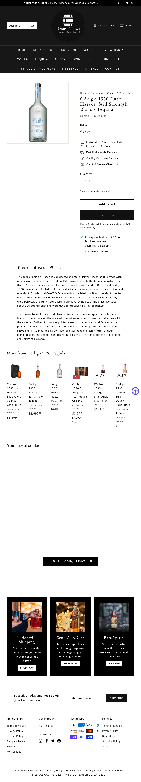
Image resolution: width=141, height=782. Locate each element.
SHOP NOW (27, 667)
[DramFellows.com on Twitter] (53, 741)
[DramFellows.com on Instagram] (40, 741)
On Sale (92, 68)
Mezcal (61, 59)
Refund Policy (15, 736)
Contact (112, 68)
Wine (78, 59)
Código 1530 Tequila (118, 93)
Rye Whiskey (113, 49)
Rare (120, 59)
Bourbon (69, 49)
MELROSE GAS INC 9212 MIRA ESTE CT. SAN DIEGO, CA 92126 (68, 774)
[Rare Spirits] (114, 617)
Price (83, 125)
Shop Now (114, 663)
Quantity (86, 173)
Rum (105, 59)
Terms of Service (16, 725)
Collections (97, 93)
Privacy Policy (15, 730)
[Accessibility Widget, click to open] (135, 391)
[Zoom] (37, 112)
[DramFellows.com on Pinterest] (59, 741)
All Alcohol (43, 49)
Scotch (89, 49)
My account (14, 751)
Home (21, 49)
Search (11, 746)
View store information (97, 251)
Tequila (41, 59)
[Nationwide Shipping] (27, 617)
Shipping (84, 191)
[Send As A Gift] (70, 617)
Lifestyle (70, 68)
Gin (92, 59)
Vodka (22, 59)
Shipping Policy (16, 741)
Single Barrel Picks (38, 68)
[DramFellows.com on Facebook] (46, 741)
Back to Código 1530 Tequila (73, 561)
